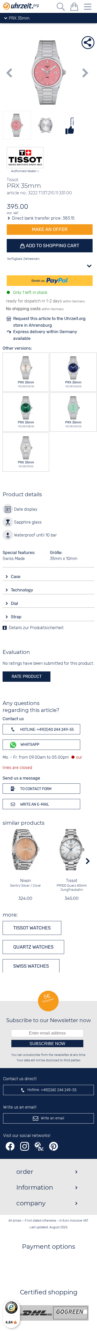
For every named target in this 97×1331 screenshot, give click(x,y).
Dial (15, 603)
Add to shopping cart (52, 245)
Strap (17, 616)
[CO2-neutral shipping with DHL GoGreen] (52, 1313)
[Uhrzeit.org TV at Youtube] (39, 1146)
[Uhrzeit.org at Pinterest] (54, 1146)
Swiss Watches (31, 966)
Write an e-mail (34, 804)
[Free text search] (61, 7)
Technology (22, 590)
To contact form (35, 789)
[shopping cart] (74, 7)
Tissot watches (32, 928)
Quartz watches (33, 947)
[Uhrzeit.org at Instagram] (25, 1146)
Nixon (25, 881)
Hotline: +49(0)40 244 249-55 (46, 729)
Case (16, 576)
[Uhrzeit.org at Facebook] (10, 1146)
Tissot (71, 881)
